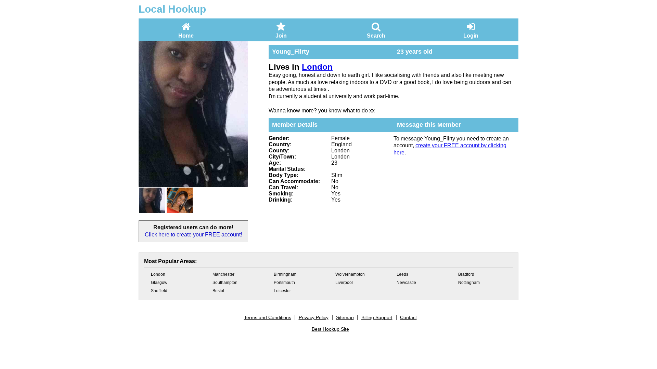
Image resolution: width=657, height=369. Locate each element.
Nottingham (469, 282)
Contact (408, 317)
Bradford (466, 274)
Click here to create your (193, 234)
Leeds (402, 274)
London (317, 66)
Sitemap (345, 317)
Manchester (223, 274)
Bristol (218, 290)
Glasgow (159, 282)
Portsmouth (284, 282)
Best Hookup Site (330, 329)
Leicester (282, 290)
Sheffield (159, 290)
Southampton (224, 282)
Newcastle (406, 282)
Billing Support (376, 317)
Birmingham (285, 274)
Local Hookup (172, 9)
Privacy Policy (313, 317)
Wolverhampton (350, 274)
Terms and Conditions (267, 317)
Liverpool (344, 282)
